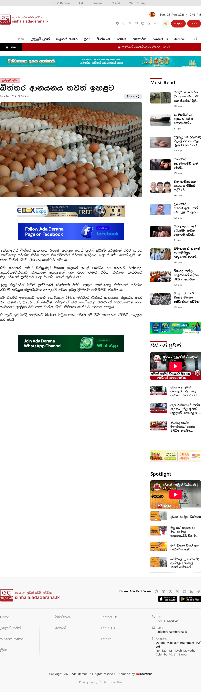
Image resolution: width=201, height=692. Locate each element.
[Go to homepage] (25, 20)
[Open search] (196, 38)
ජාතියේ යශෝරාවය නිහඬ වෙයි (134, 47)
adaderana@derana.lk (172, 631)
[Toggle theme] (166, 23)
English (178, 23)
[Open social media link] (118, 24)
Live (12, 47)
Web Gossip (137, 3)
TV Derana (62, 3)
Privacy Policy (88, 682)
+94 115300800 (167, 620)
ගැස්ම (116, 3)
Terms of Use (113, 682)
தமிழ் (194, 23)
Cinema (97, 3)
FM (81, 3)
